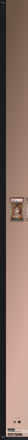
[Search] (3, 10)
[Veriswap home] (3, 3)
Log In (3, 437)
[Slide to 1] (14, 418)
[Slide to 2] (16, 418)
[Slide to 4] (19, 418)
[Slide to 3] (17, 418)
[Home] (3, 6)
